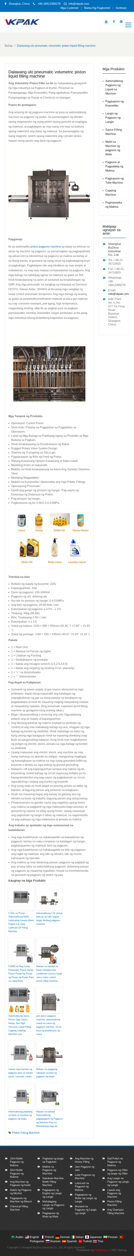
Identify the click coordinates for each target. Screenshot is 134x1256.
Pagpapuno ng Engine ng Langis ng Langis (52, 1193)
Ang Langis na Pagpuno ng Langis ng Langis (118, 1181)
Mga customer (70, 8)
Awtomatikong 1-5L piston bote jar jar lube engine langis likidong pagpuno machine (49, 918)
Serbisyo (121, 8)
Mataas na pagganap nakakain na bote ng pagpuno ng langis (46, 1073)
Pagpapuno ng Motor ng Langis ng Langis (86, 1198)
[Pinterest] (121, 22)
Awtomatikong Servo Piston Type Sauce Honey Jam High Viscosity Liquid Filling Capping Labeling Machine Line (19, 1025)
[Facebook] (114, 22)
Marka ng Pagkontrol (97, 8)
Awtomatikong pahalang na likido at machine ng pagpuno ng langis (20, 1115)
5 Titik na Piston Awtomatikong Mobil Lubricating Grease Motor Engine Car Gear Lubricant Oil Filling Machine (21, 922)
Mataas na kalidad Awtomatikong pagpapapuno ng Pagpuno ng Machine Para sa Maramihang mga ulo (49, 1118)
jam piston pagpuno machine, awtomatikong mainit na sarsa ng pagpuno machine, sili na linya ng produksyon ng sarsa (48, 1025)
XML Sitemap (119, 1249)
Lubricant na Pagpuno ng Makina (82, 1186)
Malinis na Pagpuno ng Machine (49, 1170)
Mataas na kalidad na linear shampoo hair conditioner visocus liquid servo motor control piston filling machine (49, 973)
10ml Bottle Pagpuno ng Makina (17, 1162)
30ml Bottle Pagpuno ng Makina (17, 1173)
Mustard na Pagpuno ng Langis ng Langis (86, 1210)
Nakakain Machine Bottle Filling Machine (53, 1181)
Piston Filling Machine (26, 1132)
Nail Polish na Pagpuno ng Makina (115, 1162)
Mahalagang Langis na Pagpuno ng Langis (53, 1205)
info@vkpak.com (78, 3)
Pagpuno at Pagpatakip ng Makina (114, 166)
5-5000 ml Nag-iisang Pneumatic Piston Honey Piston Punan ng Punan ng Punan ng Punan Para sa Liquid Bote (21, 973)
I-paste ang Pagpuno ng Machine (114, 1193)
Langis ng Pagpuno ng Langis (113, 117)
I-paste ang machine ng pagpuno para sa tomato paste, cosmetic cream (20, 1073)
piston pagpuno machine (46, 246)
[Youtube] (106, 22)
